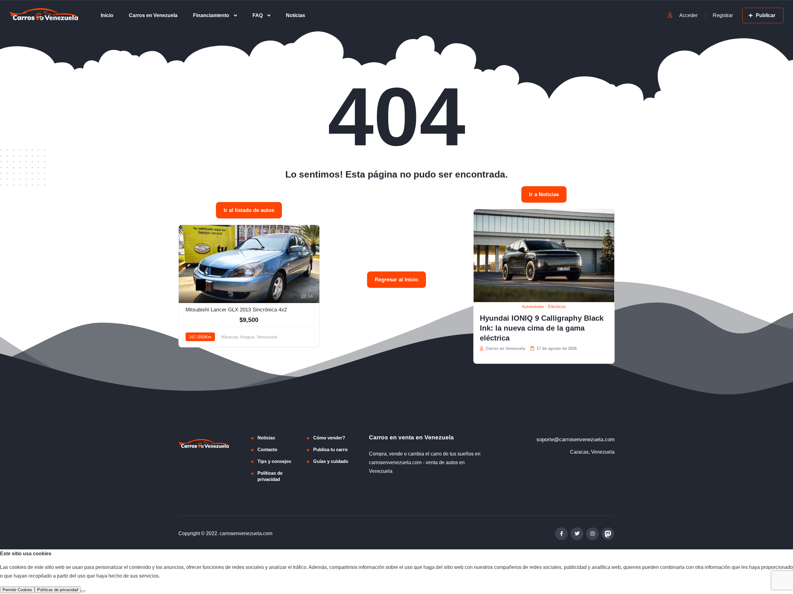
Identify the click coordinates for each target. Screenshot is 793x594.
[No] (83, 591)
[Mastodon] (608, 533)
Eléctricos (557, 306)
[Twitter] (577, 533)
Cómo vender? (329, 437)
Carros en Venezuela (153, 15)
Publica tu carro (330, 449)
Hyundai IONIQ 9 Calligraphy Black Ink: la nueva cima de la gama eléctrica (541, 328)
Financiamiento (211, 15)
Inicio (107, 15)
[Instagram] (592, 533)
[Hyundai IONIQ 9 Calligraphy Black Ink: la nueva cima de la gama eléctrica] (544, 255)
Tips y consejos (274, 461)
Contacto (267, 449)
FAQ (257, 15)
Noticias (295, 15)
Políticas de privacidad (270, 476)
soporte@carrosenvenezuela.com (576, 439)
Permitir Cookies (17, 589)
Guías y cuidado (330, 461)
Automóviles (533, 306)
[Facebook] (561, 533)
